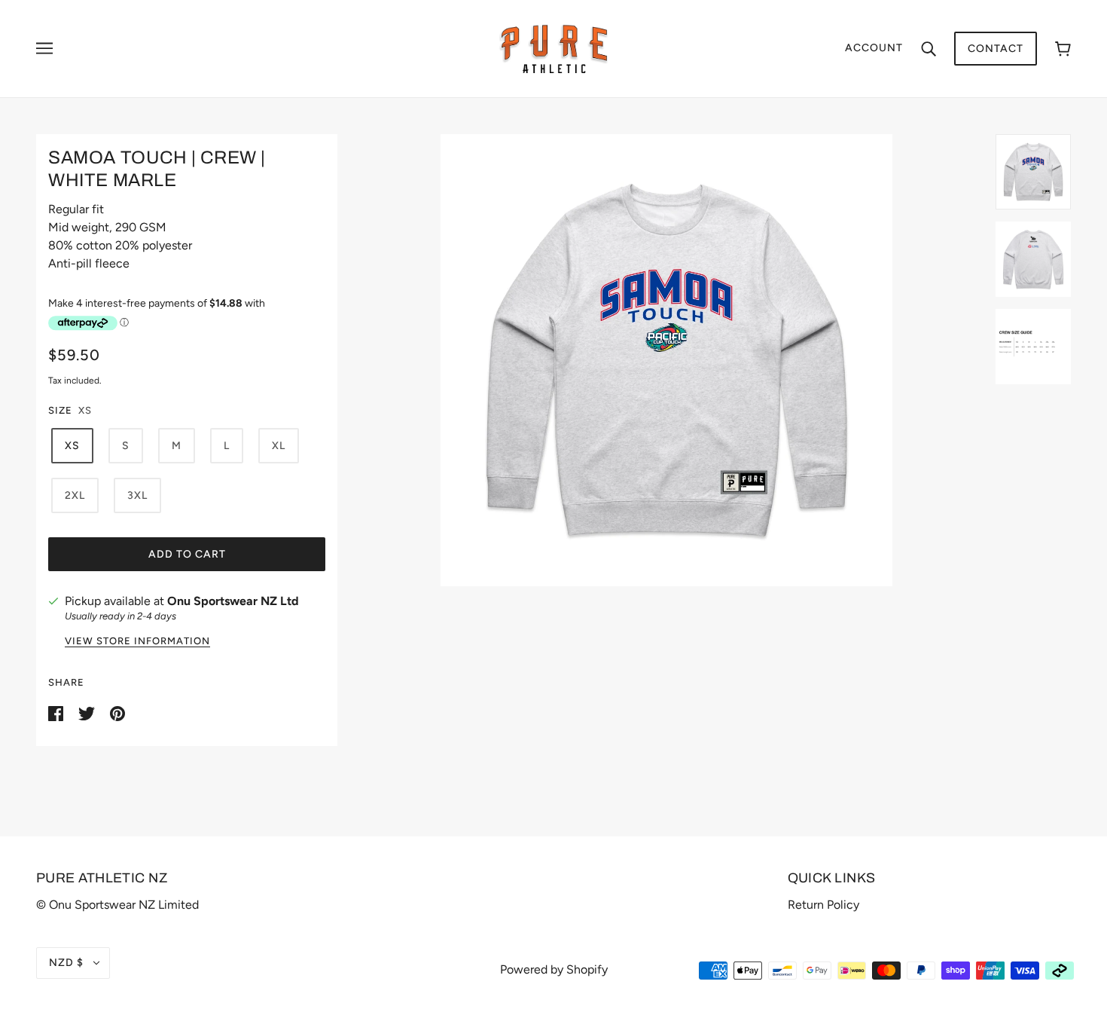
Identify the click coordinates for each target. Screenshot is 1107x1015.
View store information (137, 641)
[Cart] (1063, 49)
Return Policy (823, 904)
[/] (554, 48)
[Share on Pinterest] (117, 712)
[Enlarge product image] (666, 360)
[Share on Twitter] (88, 712)
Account (874, 47)
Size (60, 410)
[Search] (928, 48)
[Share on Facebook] (57, 712)
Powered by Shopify (554, 969)
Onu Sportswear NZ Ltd (233, 601)
